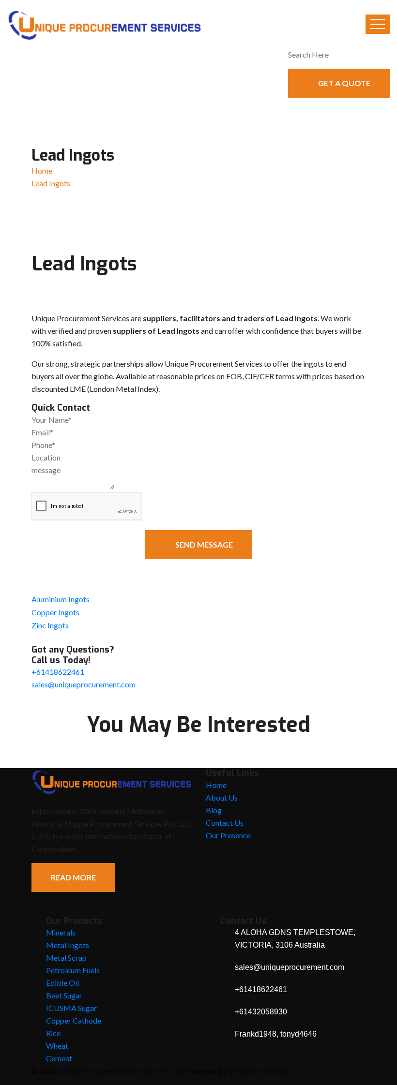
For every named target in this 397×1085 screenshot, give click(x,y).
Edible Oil (62, 982)
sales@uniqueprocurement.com (83, 684)
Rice (53, 1033)
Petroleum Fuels (73, 970)
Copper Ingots (55, 612)
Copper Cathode (73, 1020)
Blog (214, 810)
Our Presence (228, 835)
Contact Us (225, 822)
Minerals (61, 932)
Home (41, 170)
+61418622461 (57, 671)
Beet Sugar (64, 995)
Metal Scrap (66, 957)
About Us (222, 797)
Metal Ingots (67, 945)
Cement (59, 1058)
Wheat (57, 1045)
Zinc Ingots (50, 625)
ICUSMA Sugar (71, 1007)
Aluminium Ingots (60, 599)
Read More (73, 877)
